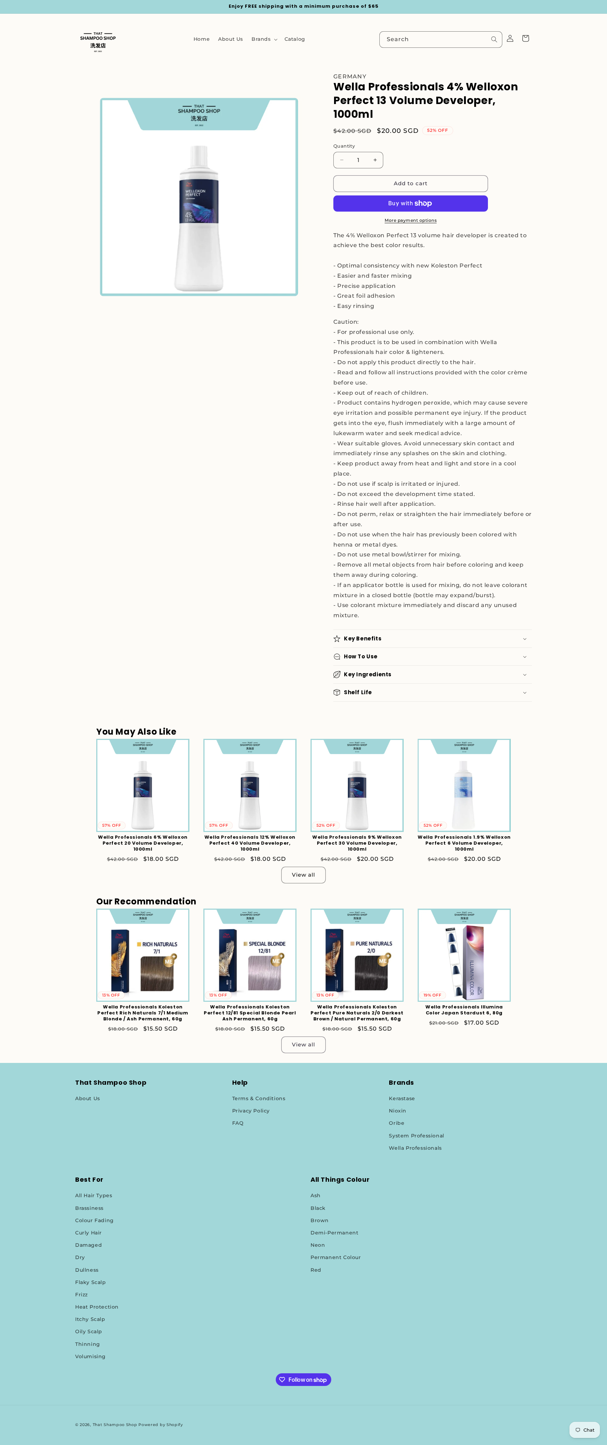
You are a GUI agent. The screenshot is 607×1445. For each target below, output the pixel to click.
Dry (80, 1257)
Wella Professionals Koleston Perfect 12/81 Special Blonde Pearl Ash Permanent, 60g (250, 1013)
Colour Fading (94, 1220)
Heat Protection (97, 1307)
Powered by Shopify (160, 1424)
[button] (263, 39)
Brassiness (89, 1208)
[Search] (494, 39)
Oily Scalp (88, 1331)
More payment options (411, 220)
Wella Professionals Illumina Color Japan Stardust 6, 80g (464, 1010)
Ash (316, 1195)
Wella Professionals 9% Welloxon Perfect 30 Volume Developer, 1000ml (357, 843)
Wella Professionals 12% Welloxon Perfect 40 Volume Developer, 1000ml (249, 843)
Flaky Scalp (90, 1282)
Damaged (88, 1245)
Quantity (344, 146)
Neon (318, 1245)
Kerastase (402, 1098)
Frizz (81, 1294)
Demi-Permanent (334, 1233)
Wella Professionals (415, 1148)
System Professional (416, 1136)
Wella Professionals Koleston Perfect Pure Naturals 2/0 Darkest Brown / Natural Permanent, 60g (357, 1013)
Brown (320, 1220)
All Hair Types (93, 1195)
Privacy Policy (251, 1111)
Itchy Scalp (90, 1319)
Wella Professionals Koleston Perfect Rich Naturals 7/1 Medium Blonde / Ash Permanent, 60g (142, 1013)
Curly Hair (88, 1233)
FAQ (238, 1123)
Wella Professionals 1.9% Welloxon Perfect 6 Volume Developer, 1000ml (464, 843)
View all (303, 874)
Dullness (87, 1270)
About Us (87, 1098)
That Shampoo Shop (115, 1424)
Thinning (87, 1344)
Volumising (90, 1356)
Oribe (396, 1123)
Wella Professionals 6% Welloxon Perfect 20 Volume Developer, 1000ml (143, 843)
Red (316, 1270)
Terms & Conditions (259, 1098)
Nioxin (397, 1111)
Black (318, 1208)
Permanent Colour (336, 1257)
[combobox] (441, 39)
